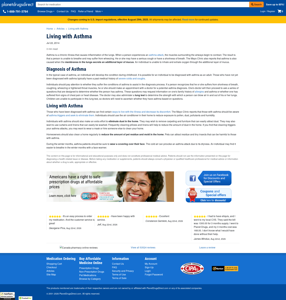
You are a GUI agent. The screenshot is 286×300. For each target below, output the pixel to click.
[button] (7, 296)
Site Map (51, 274)
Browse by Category (90, 278)
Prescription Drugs (89, 268)
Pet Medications (87, 275)
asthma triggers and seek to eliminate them (71, 115)
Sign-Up (149, 267)
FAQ (73, 11)
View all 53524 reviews (143, 247)
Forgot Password (154, 274)
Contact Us (63, 11)
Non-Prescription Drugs (91, 271)
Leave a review (207, 247)
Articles (60, 28)
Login (148, 271)
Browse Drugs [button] (45, 11)
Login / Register (267, 11)
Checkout (51, 267)
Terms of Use (119, 274)
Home (49, 28)
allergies (199, 91)
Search (258, 4)
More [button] (98, 11)
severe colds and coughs (132, 78)
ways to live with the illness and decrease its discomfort (141, 111)
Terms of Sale (119, 278)
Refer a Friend (85, 11)
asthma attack (156, 55)
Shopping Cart (54, 263)
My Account (151, 263)
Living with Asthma (78, 28)
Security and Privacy (123, 271)
